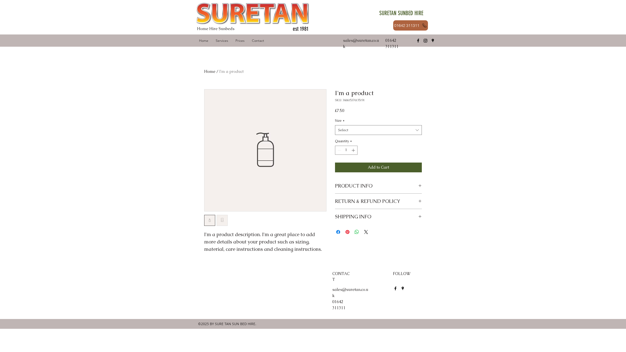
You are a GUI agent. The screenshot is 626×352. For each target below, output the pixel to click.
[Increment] (354, 150)
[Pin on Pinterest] (347, 232)
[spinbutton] (346, 150)
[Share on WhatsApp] (357, 232)
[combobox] (378, 130)
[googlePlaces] (432, 40)
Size (340, 120)
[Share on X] (366, 232)
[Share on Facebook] (338, 232)
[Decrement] (339, 150)
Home (209, 71)
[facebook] (418, 40)
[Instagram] (425, 40)
